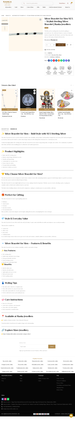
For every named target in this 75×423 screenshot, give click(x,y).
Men (57, 55)
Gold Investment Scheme (55, 7)
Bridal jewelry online (52, 368)
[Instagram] (5, 399)
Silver (22, 7)
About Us (67, 7)
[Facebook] (2, 399)
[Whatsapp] (8, 399)
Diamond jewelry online (37, 361)
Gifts (38, 7)
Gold (16, 7)
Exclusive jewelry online (37, 371)
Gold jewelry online (22, 361)
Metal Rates (62, 3)
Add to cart (60, 44)
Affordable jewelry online (37, 364)
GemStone (52, 57)
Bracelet (54, 55)
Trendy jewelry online (68, 368)
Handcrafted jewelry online (7, 368)
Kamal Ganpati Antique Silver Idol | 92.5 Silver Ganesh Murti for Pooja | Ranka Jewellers (46, 114)
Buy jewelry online (7, 361)
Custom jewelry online (52, 361)
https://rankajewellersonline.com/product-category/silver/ (17, 334)
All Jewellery (8, 7)
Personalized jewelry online (52, 371)
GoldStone (57, 57)
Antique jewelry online (7, 371)
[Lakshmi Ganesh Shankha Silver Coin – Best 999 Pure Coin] (65, 100)
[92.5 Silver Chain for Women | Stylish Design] (10, 100)
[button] (11, 32)
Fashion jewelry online (22, 371)
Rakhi (44, 7)
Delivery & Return (51, 49)
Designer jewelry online (7, 364)
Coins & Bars (30, 7)
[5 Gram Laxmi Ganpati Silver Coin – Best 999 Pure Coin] (28, 100)
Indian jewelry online (37, 368)
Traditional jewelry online (22, 368)
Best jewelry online (67, 361)
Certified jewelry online (67, 364)
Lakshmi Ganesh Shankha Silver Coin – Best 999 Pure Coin (64, 114)
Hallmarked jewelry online (68, 371)
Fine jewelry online (22, 364)
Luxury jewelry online (53, 364)
